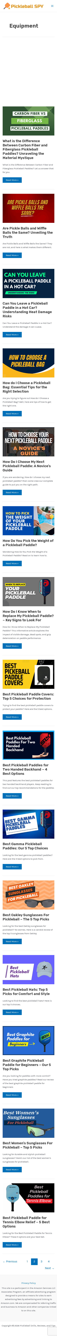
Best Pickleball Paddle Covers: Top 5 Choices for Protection (28, 696)
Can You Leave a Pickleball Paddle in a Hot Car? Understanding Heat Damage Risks (27, 309)
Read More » (12, 181)
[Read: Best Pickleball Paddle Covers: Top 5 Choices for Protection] (28, 674)
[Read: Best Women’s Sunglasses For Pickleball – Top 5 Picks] (28, 1123)
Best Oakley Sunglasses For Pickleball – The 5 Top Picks (26, 917)
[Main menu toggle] (52, 6)
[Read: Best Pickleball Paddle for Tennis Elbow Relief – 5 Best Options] (28, 1197)
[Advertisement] (28, 71)
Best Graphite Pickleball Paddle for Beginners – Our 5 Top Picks (27, 1065)
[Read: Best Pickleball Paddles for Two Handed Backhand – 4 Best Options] (28, 745)
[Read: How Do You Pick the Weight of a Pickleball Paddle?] (28, 520)
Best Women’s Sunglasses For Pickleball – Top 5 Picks (27, 1145)
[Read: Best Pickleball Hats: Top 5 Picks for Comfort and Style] (28, 969)
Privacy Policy (28, 1283)
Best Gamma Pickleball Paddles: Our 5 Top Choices (25, 846)
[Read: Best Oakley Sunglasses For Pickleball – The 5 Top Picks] (28, 894)
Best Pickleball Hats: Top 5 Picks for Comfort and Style (26, 992)
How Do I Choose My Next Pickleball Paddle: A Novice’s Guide (27, 466)
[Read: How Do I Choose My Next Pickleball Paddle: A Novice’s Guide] (28, 441)
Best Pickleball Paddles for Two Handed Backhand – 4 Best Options (25, 769)
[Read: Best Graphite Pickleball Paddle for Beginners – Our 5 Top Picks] (28, 1040)
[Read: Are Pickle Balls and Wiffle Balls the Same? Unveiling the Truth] (28, 208)
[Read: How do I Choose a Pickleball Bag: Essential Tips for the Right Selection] (28, 362)
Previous (10, 1261)
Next (49, 1268)
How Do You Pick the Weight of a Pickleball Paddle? (28, 543)
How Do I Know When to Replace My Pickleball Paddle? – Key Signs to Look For (28, 616)
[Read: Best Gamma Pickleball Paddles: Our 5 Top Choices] (28, 823)
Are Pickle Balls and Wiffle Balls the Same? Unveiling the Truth (28, 232)
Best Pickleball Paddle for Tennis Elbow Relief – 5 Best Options (26, 1222)
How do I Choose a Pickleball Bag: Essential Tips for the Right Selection (26, 387)
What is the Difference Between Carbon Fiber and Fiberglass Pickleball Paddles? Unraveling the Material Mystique (25, 149)
